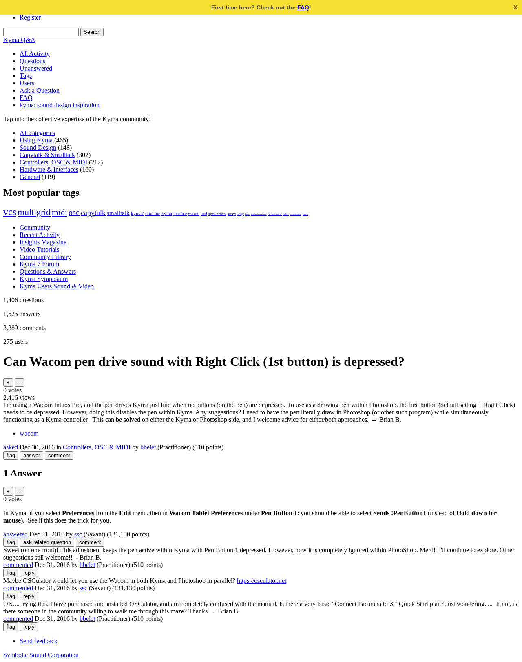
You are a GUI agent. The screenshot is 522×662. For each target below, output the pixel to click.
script (240, 214)
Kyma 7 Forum (39, 264)
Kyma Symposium (44, 278)
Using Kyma (36, 140)
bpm (247, 214)
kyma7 (137, 213)
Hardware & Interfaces (49, 169)
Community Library (45, 256)
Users (27, 83)
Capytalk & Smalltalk (47, 154)
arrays (232, 214)
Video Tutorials (39, 249)
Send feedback (39, 641)
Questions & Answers (48, 271)
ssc (78, 534)
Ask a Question (40, 90)
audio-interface (259, 214)
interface (180, 213)
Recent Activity (40, 234)
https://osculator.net (261, 580)
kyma (166, 213)
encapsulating (295, 214)
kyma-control (217, 214)
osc (74, 212)
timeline (152, 213)
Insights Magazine (43, 242)
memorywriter (275, 214)
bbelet (148, 447)
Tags (26, 75)
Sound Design (38, 147)
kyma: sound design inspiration (60, 105)
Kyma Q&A (19, 39)
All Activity (35, 53)
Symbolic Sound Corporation (41, 654)
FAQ (303, 7)
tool (204, 213)
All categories (37, 132)
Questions (32, 61)
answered (15, 534)
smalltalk (118, 212)
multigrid (34, 212)
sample (305, 214)
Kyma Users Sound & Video (57, 286)
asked (10, 447)
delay (286, 214)
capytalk (93, 212)
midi (59, 212)
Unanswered (36, 68)
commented (18, 564)
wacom (193, 213)
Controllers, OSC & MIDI (53, 162)
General (30, 176)
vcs (9, 211)
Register (30, 17)
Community (35, 227)
